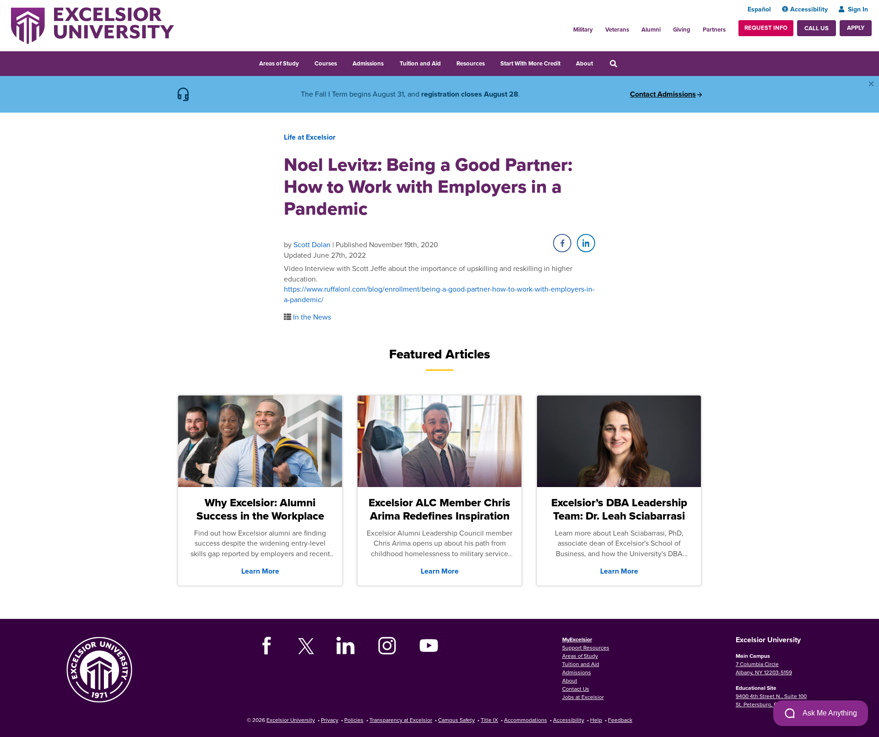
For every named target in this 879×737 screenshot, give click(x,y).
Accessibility (809, 9)
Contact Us (575, 689)
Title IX (489, 720)
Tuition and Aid (420, 63)
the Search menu (626, 62)
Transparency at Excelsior (400, 720)
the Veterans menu (634, 27)
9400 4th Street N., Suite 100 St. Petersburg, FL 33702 (771, 700)
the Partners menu (729, 27)
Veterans (617, 29)
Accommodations (525, 720)
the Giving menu (695, 27)
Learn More (260, 571)
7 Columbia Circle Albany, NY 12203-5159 (764, 668)
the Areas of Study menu (305, 62)
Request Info (765, 27)
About (584, 63)
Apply (855, 27)
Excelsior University (290, 720)
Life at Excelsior (310, 137)
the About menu (599, 62)
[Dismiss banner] (871, 84)
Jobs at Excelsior (583, 697)
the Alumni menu (666, 27)
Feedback (620, 720)
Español (759, 9)
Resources (470, 63)
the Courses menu (343, 62)
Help (596, 720)
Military (583, 29)
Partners (714, 29)
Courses (326, 63)
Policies (354, 720)
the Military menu (598, 27)
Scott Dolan (312, 244)
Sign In (858, 9)
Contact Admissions (663, 94)
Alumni (651, 29)
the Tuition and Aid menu (447, 62)
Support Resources (585, 647)
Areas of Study (279, 63)
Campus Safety (456, 720)
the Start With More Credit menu (566, 62)
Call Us (816, 28)
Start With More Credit (530, 63)
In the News (312, 317)
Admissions (368, 63)
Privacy (329, 720)
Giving (681, 29)
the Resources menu (491, 62)
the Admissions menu (389, 62)
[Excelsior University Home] (92, 25)
